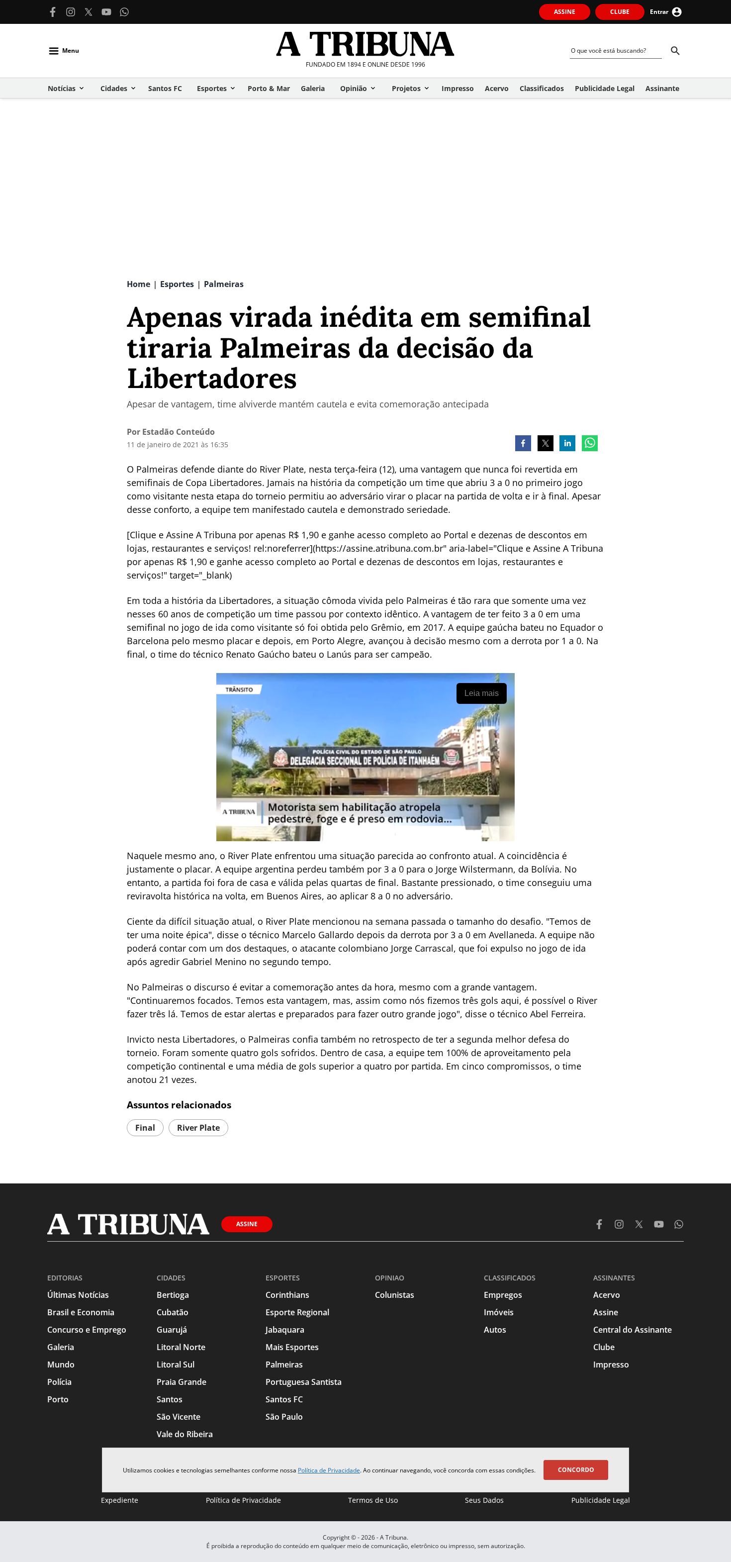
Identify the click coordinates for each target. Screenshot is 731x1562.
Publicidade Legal (600, 1500)
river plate (198, 1127)
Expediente (119, 1500)
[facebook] (523, 444)
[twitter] (545, 444)
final (145, 1127)
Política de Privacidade (329, 1470)
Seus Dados (484, 1500)
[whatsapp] (590, 444)
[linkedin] (567, 444)
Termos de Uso (373, 1500)
